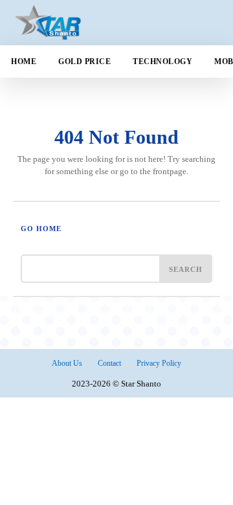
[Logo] (80, 23)
